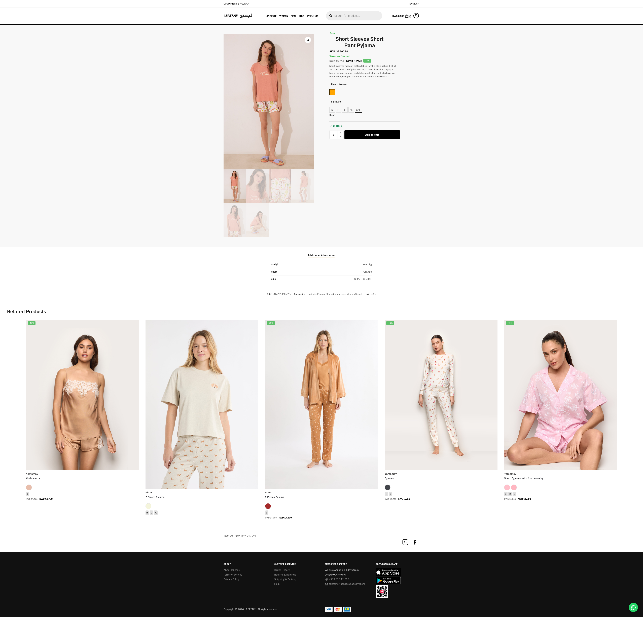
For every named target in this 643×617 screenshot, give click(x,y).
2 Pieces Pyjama (155, 497)
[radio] (332, 92)
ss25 (373, 294)
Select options (82, 505)
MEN (293, 16)
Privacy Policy (231, 579)
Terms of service (233, 574)
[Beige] (148, 506)
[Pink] (507, 487)
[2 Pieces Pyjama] (202, 404)
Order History (282, 570)
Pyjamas (389, 478)
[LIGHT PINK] (514, 487)
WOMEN (283, 16)
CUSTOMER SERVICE (235, 3)
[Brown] (268, 506)
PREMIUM (312, 16)
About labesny (232, 570)
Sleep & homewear (336, 294)
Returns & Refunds (285, 574)
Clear (332, 115)
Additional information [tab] (321, 255)
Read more (202, 518)
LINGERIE (271, 16)
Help (277, 583)
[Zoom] (308, 40)
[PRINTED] (387, 487)
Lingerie (311, 294)
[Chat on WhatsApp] (633, 607)
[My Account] (416, 15)
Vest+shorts (33, 478)
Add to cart (372, 134)
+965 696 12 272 (338, 579)
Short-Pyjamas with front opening (523, 478)
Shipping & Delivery (285, 579)
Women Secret (354, 294)
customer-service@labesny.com (346, 583)
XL (156, 513)
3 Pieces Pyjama (274, 497)
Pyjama (321, 294)
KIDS (301, 16)
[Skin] (29, 487)
